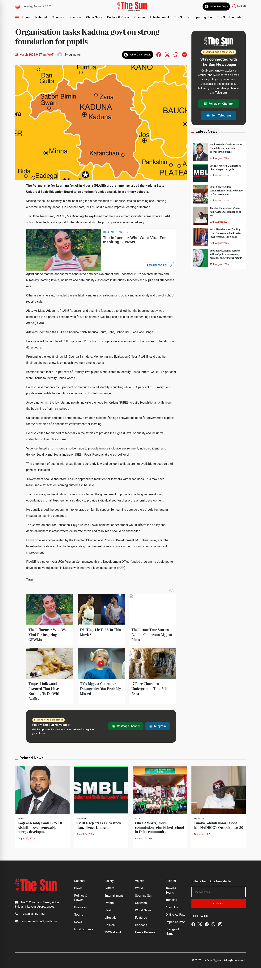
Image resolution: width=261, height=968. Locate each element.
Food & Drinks (83, 929)
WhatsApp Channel (128, 726)
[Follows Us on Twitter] (167, 54)
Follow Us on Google (219, 6)
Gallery (109, 881)
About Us (172, 907)
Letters (109, 888)
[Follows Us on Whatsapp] (175, 54)
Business (75, 17)
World (139, 888)
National (41, 17)
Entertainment (159, 17)
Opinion (139, 17)
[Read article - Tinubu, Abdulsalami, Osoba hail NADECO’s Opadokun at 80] (218, 789)
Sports (78, 914)
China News (94, 17)
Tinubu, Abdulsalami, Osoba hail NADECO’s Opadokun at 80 (225, 212)
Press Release (145, 932)
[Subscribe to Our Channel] (207, 924)
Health (109, 910)
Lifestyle (111, 917)
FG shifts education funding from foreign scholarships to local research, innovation (225, 233)
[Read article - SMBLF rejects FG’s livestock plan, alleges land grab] (101, 789)
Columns (58, 17)
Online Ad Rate (175, 914)
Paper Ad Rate (175, 922)
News (21, 818)
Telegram (160, 726)
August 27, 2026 (26, 838)
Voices (139, 881)
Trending (171, 900)
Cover (78, 888)
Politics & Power (118, 17)
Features (141, 917)
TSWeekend (113, 932)
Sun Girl (171, 881)
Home (26, 17)
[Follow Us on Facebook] (193, 924)
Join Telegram (221, 115)
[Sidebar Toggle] (17, 17)
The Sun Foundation (230, 17)
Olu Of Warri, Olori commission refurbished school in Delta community (226, 190)
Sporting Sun (203, 17)
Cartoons (141, 925)
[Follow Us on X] (200, 924)
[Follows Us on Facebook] (158, 54)
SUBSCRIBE (218, 903)
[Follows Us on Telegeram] (184, 54)
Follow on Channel (221, 103)
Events (109, 903)
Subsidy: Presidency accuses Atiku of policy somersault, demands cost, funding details (226, 254)
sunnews (75, 54)
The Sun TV (182, 17)
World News (143, 910)
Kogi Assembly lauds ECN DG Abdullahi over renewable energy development (226, 148)
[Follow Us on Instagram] (220, 924)
